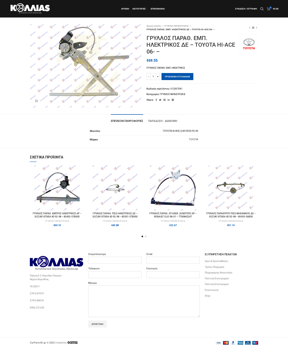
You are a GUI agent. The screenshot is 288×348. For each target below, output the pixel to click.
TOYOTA (193, 139)
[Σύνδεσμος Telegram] (173, 100)
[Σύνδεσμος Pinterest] (164, 100)
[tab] (127, 119)
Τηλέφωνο (94, 268)
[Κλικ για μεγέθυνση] (36, 101)
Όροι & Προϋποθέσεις (216, 261)
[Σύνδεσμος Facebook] (156, 100)
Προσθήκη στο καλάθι (177, 76)
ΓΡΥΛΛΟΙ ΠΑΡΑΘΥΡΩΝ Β (176, 26)
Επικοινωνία (211, 290)
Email (149, 254)
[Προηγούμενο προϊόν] (250, 27)
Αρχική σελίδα (154, 26)
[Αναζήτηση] (262, 9)
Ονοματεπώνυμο (97, 254)
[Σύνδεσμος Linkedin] (169, 100)
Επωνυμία (151, 268)
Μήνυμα (92, 283)
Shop (207, 295)
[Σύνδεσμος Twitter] (160, 100)
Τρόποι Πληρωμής (214, 267)
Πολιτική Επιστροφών (217, 278)
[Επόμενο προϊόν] (256, 27)
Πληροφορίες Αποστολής (218, 272)
